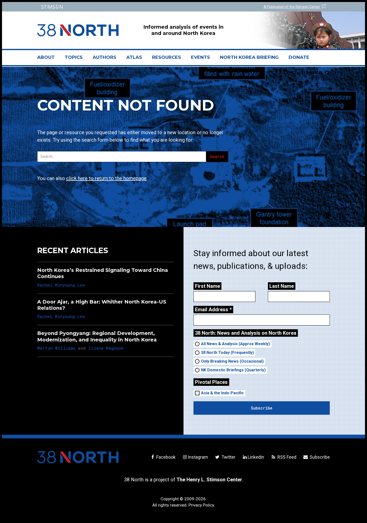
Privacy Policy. (201, 505)
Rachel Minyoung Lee (61, 285)
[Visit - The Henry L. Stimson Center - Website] (109, 7)
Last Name (281, 286)
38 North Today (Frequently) (227, 352)
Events (200, 57)
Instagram (198, 457)
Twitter (227, 457)
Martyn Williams (56, 348)
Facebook (165, 457)
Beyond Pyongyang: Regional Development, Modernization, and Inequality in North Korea (97, 336)
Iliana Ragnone (106, 348)
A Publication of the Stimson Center (292, 7)
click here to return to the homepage (106, 178)
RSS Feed (286, 457)
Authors (104, 57)
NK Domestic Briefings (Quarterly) (233, 370)
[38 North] (78, 457)
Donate (299, 57)
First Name (207, 286)
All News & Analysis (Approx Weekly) (235, 343)
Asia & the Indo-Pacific (222, 393)
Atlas (134, 57)
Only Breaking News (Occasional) (232, 361)
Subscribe (319, 457)
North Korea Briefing (249, 57)
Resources (166, 57)
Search (314, 72)
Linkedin (256, 457)
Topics (74, 57)
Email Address (213, 310)
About (48, 59)
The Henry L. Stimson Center (209, 480)
